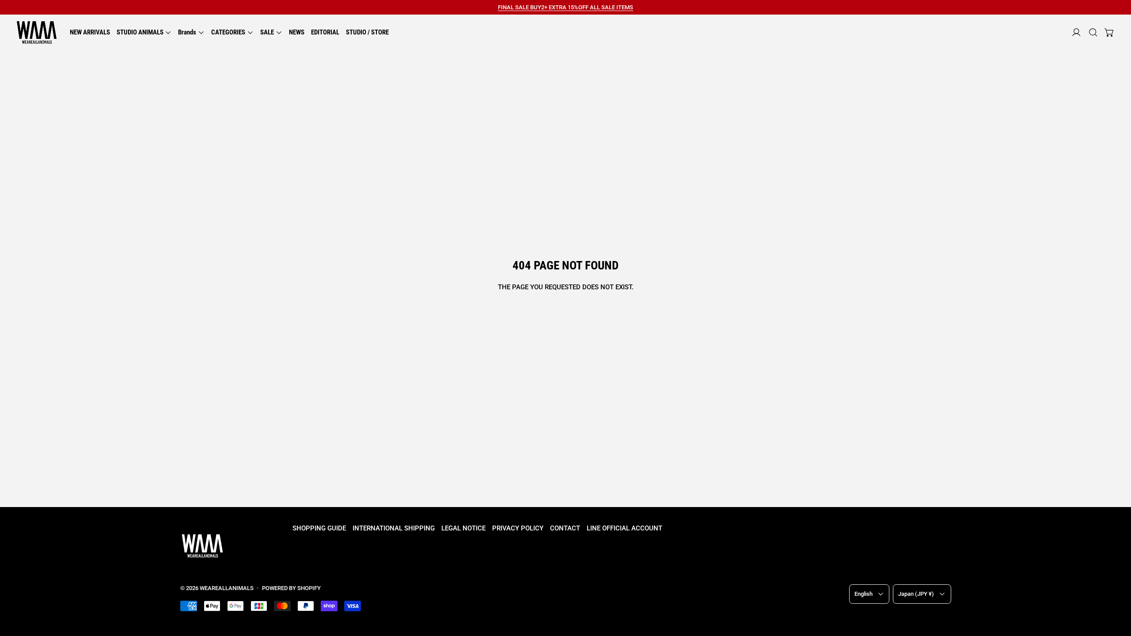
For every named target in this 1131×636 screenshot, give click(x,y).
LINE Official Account (624, 528)
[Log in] (1076, 32)
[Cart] (1109, 32)
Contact (565, 528)
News (296, 32)
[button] (1093, 32)
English (863, 594)
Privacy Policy (517, 528)
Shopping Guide (319, 528)
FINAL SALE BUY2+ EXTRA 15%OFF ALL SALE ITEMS (565, 7)
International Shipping (394, 528)
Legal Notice (463, 528)
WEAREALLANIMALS (227, 588)
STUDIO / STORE (367, 32)
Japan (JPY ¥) (916, 594)
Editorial (325, 32)
